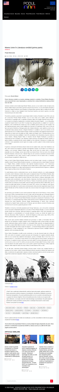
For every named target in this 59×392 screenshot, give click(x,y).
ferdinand (26, 307)
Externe (23, 13)
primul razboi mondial (10, 307)
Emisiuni (6, 17)
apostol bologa (25, 313)
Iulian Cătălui (9, 56)
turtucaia (49, 307)
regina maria (32, 307)
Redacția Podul (9, 358)
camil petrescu (44, 310)
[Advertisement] (29, 32)
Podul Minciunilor (30, 13)
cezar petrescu (36, 310)
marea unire (19, 307)
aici (12, 283)
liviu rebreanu (28, 310)
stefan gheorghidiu (16, 313)
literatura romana (9, 310)
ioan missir (8, 313)
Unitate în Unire (13, 286)
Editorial (48, 13)
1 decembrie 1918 (41, 307)
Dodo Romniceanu (43, 366)
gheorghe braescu (34, 313)
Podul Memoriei (40, 13)
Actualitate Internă (9, 13)
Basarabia (17, 13)
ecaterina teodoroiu (19, 310)
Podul (17, 319)
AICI (22, 302)
